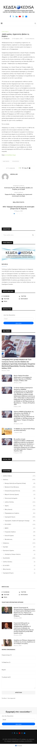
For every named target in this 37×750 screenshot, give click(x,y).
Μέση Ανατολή (20, 509)
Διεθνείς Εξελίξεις (20, 502)
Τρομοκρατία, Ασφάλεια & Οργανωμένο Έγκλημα (20, 520)
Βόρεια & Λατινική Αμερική (20, 494)
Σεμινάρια (19, 547)
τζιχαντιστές (15, 161)
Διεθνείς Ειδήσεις (19, 476)
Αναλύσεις (19, 479)
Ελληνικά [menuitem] (19, 745)
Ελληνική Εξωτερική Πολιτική (20, 491)
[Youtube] (20, 16)
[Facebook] (10, 16)
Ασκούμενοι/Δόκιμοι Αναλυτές (20, 554)
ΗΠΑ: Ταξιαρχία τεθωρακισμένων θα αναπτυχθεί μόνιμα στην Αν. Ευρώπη (18, 208)
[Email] (26, 16)
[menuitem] (18, 746)
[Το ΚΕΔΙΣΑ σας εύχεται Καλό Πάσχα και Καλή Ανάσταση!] (7, 431)
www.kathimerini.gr (10, 155)
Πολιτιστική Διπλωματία (20, 498)
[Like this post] (20, 168)
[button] (3, 209)
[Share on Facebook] (22, 168)
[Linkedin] (16, 16)
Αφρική (20, 505)
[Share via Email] (29, 168)
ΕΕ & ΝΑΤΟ (20, 524)
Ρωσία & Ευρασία (20, 535)
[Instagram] (23, 16)
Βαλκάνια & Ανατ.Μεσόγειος (20, 487)
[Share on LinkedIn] (25, 168)
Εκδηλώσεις (19, 543)
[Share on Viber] (27, 168)
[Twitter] (13, 16)
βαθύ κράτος (6, 161)
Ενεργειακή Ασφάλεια (20, 532)
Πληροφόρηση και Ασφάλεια (20, 513)
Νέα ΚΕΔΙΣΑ (19, 558)
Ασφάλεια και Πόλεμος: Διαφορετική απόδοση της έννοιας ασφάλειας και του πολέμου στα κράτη (24, 641)
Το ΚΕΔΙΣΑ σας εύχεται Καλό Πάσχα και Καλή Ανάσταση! (24, 429)
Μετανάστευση (20, 539)
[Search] (35, 23)
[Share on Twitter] (24, 168)
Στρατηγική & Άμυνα (20, 517)
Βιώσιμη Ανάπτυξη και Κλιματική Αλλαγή (20, 483)
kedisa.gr (7, 38)
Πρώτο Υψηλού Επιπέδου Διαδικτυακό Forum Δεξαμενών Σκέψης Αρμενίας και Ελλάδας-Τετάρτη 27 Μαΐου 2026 (23, 378)
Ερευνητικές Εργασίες (19, 550)
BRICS (20, 528)
